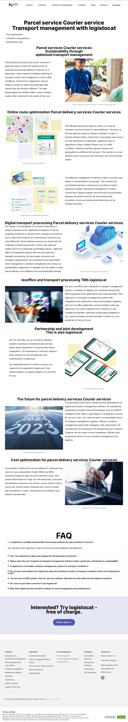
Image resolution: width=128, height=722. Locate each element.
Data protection (50, 699)
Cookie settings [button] (110, 717)
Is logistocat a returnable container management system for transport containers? (49, 566)
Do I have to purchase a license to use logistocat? (33, 583)
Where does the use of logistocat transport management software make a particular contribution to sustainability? (64, 561)
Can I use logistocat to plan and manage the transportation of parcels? (43, 556)
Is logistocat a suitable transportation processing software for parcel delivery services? (52, 542)
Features (29, 5)
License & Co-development (62, 5)
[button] (64, 542)
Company (82, 5)
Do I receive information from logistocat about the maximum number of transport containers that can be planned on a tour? (64, 572)
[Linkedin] (102, 677)
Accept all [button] (121, 717)
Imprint (59, 699)
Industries (42, 5)
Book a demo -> (64, 622)
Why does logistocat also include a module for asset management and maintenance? (50, 588)
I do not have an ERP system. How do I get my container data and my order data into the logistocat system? (61, 578)
